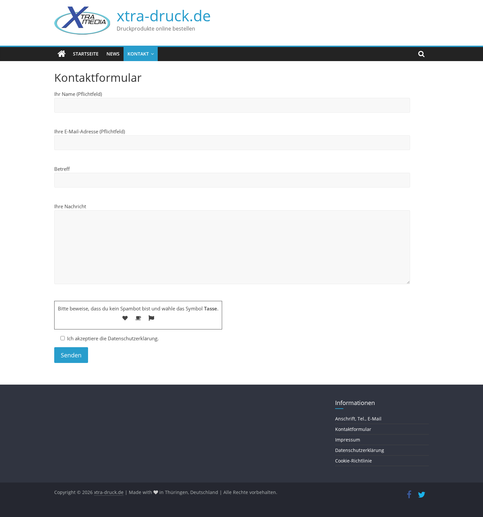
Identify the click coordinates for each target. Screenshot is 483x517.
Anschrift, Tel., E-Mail (358, 419)
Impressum (347, 440)
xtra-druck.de (164, 15)
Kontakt (138, 54)
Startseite (86, 54)
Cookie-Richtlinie (353, 461)
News (113, 54)
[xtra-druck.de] (61, 54)
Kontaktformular (353, 429)
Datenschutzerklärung (359, 450)
